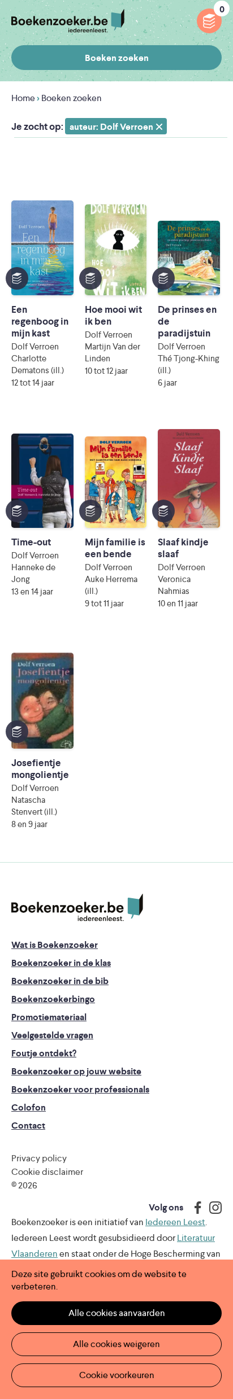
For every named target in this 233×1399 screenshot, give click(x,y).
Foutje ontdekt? (43, 1053)
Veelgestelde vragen (52, 1035)
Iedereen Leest (175, 1222)
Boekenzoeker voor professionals (80, 1089)
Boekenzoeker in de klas (61, 963)
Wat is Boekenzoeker (54, 945)
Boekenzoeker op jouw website (76, 1071)
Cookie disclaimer (47, 1172)
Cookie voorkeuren (116, 1375)
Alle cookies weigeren (116, 1344)
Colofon (28, 1107)
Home (23, 98)
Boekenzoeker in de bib (60, 981)
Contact (28, 1125)
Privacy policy (39, 1158)
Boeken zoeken (117, 58)
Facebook (195, 1207)
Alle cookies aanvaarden (116, 1313)
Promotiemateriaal (49, 1017)
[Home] (77, 908)
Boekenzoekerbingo (53, 999)
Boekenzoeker (67, 21)
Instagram (211, 1207)
